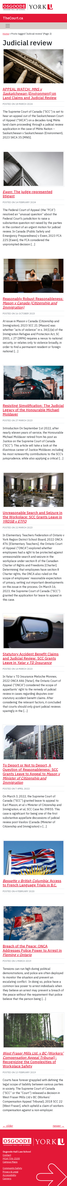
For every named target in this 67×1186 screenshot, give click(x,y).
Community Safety (12, 1168)
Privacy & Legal (10, 1171)
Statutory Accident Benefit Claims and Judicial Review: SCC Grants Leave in (31, 658)
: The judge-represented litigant (27, 193)
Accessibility (9, 1175)
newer (58, 1126)
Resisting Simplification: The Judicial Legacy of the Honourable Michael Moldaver (33, 410)
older (8, 1126)
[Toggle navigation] (8, 25)
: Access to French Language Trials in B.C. (32, 882)
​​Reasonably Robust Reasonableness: (33, 303)
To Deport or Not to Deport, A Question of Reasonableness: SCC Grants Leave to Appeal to (31, 774)
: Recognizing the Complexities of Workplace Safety (33, 1060)
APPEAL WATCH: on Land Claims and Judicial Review (29, 93)
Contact (7, 1155)
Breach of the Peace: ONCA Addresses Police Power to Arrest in (32, 950)
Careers (7, 1178)
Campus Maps (10, 1161)
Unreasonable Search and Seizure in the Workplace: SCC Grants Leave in (32, 517)
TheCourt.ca (13, 18)
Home (6, 33)
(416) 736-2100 (11, 1158)
